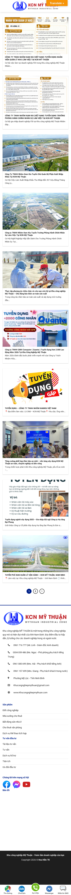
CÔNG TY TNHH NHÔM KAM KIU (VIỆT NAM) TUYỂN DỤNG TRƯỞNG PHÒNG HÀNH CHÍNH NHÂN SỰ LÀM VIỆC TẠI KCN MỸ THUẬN (35, 116)
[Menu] (4, 6)
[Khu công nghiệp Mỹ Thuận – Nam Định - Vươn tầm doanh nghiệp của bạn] (35, 6)
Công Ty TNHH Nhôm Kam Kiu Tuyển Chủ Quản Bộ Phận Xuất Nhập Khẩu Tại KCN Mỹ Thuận (34, 175)
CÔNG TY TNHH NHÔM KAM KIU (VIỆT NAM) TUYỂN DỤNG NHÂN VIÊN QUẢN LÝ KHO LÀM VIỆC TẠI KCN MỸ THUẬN (33, 58)
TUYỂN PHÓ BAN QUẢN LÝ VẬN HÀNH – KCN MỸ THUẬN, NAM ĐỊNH (35, 575)
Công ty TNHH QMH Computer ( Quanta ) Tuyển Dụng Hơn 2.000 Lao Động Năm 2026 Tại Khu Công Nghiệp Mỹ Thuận (34, 350)
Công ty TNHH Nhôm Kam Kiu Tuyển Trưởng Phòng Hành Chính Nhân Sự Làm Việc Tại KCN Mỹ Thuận (35, 234)
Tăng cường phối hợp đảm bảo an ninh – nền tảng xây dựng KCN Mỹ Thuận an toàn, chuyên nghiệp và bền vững (34, 462)
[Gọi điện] (35, 888)
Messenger (49, 893)
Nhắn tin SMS (63, 893)
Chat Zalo (22, 893)
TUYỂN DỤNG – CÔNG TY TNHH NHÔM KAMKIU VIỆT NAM (30, 408)
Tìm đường (8, 893)
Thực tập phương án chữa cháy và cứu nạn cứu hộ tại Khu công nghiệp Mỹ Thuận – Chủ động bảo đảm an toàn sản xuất (35, 292)
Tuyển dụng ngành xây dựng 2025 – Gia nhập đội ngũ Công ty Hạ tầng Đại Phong (35, 520)
